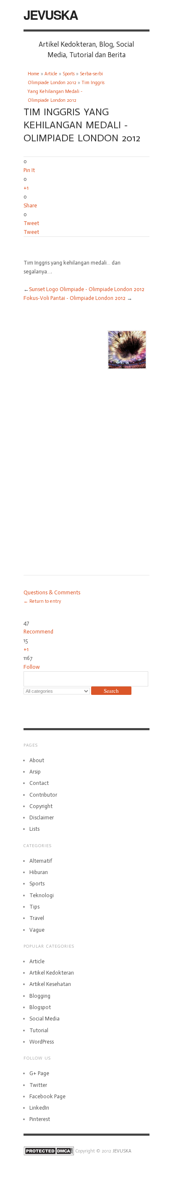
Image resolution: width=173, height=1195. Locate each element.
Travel (36, 918)
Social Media (44, 1018)
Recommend (38, 631)
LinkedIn (39, 1108)
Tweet (31, 223)
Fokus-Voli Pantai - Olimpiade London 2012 (75, 298)
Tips (34, 907)
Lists (34, 829)
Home (33, 74)
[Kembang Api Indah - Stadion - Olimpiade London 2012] (127, 348)
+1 (26, 188)
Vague (37, 930)
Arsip (35, 771)
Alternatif (40, 861)
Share (30, 205)
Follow (32, 667)
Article (51, 74)
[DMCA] (49, 1151)
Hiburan (38, 872)
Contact (39, 783)
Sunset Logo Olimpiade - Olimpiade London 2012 (86, 289)
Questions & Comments (52, 592)
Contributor (43, 795)
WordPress (41, 1042)
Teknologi (41, 895)
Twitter (38, 1085)
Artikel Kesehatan (50, 984)
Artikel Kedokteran (51, 973)
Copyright (40, 806)
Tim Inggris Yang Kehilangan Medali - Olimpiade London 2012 (66, 91)
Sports (69, 74)
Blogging (39, 996)
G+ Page (39, 1073)
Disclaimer (41, 817)
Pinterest (39, 1119)
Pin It (29, 170)
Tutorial (38, 1030)
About (36, 760)
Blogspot (40, 1007)
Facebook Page (47, 1096)
